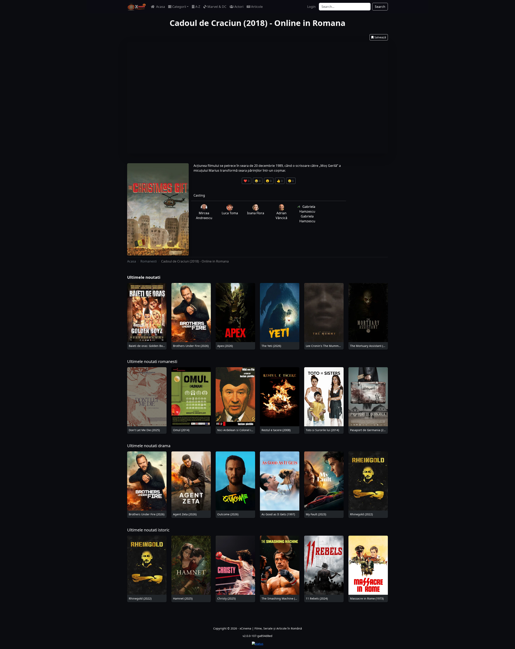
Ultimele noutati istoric (148, 530)
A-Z (197, 6)
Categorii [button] (179, 6)
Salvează (380, 37)
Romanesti (148, 261)
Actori (238, 6)
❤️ (246, 181)
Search (380, 6)
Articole (257, 6)
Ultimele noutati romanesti (152, 361)
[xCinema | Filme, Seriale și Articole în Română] (136, 7)
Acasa (160, 6)
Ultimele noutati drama (148, 445)
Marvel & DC (216, 6)
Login (311, 6)
